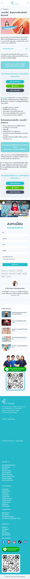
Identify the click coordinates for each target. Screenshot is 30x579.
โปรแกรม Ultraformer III (8, 476)
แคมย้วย (3, 276)
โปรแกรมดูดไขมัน (6, 535)
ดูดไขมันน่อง (5, 504)
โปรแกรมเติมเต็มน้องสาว (8, 516)
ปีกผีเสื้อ (19, 273)
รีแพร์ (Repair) (5, 513)
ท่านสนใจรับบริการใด (7, 257)
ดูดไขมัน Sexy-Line (7, 498)
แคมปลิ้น (25, 273)
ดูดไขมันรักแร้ (5, 489)
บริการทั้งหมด (5, 529)
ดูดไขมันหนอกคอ (6, 502)
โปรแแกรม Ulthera (6, 471)
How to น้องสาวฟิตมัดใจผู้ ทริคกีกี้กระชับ (19, 321)
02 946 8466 (19, 441)
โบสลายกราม (5, 469)
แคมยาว (9, 276)
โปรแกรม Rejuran (6, 473)
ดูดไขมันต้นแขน (6, 497)
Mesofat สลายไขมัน (7, 478)
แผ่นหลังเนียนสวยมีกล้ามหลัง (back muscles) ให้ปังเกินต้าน (19, 313)
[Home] (1, 9)
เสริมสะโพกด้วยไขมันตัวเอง (8, 465)
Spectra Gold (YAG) (7, 480)
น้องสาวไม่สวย (12, 273)
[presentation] (6, 314)
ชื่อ (3, 233)
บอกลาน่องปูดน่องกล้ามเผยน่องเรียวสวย (19, 338)
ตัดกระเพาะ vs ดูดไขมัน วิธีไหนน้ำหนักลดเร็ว (20, 346)
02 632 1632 (11, 419)
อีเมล (3, 245)
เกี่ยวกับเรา (4, 527)
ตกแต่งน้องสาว (12, 270)
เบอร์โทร (4, 239)
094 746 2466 (13, 412)
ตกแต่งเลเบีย (19, 270)
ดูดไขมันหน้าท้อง (6, 491)
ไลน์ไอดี (4, 251)
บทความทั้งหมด (6, 533)
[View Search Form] (2, 3)
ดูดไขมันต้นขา (5, 493)
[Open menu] (27, 3)
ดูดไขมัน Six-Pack (6, 500)
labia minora (4, 270)
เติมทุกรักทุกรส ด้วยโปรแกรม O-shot (11, 518)
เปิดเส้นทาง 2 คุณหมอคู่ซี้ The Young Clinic (19, 329)
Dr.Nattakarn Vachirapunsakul (15, 288)
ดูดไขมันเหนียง (5, 495)
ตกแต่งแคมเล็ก (4, 273)
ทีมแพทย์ (4, 531)
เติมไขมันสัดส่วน (6, 506)
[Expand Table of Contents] (26, 49)
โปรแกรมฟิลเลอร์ (6, 467)
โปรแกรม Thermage (7, 474)
